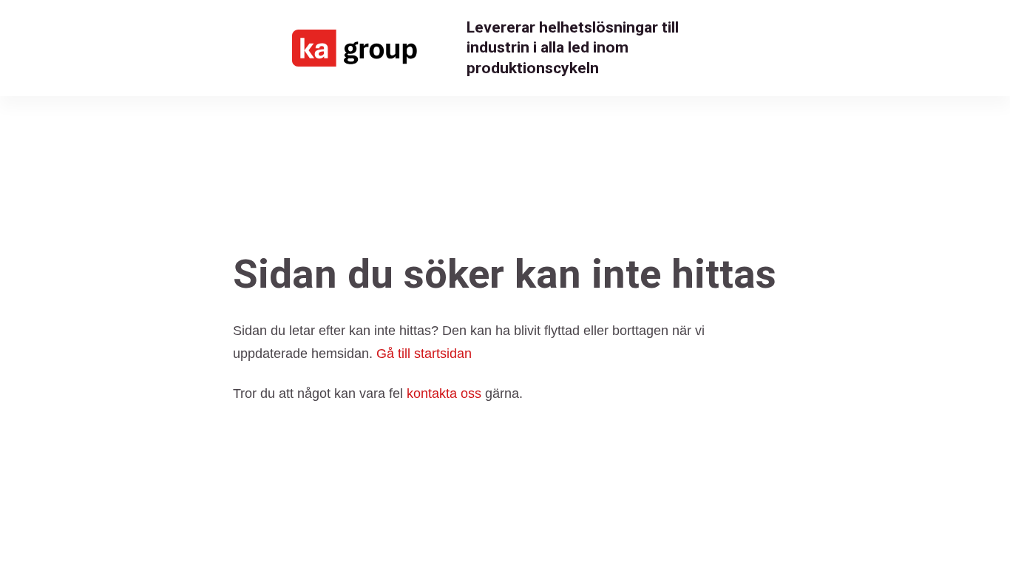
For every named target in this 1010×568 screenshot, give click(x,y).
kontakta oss (444, 393)
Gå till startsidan (424, 353)
